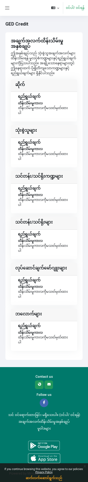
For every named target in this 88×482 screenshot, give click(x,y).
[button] (55, 8)
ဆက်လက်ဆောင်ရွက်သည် (44, 478)
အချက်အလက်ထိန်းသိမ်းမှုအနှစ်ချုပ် (44, 422)
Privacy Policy (44, 472)
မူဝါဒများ (44, 428)
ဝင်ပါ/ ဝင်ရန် (75, 8)
